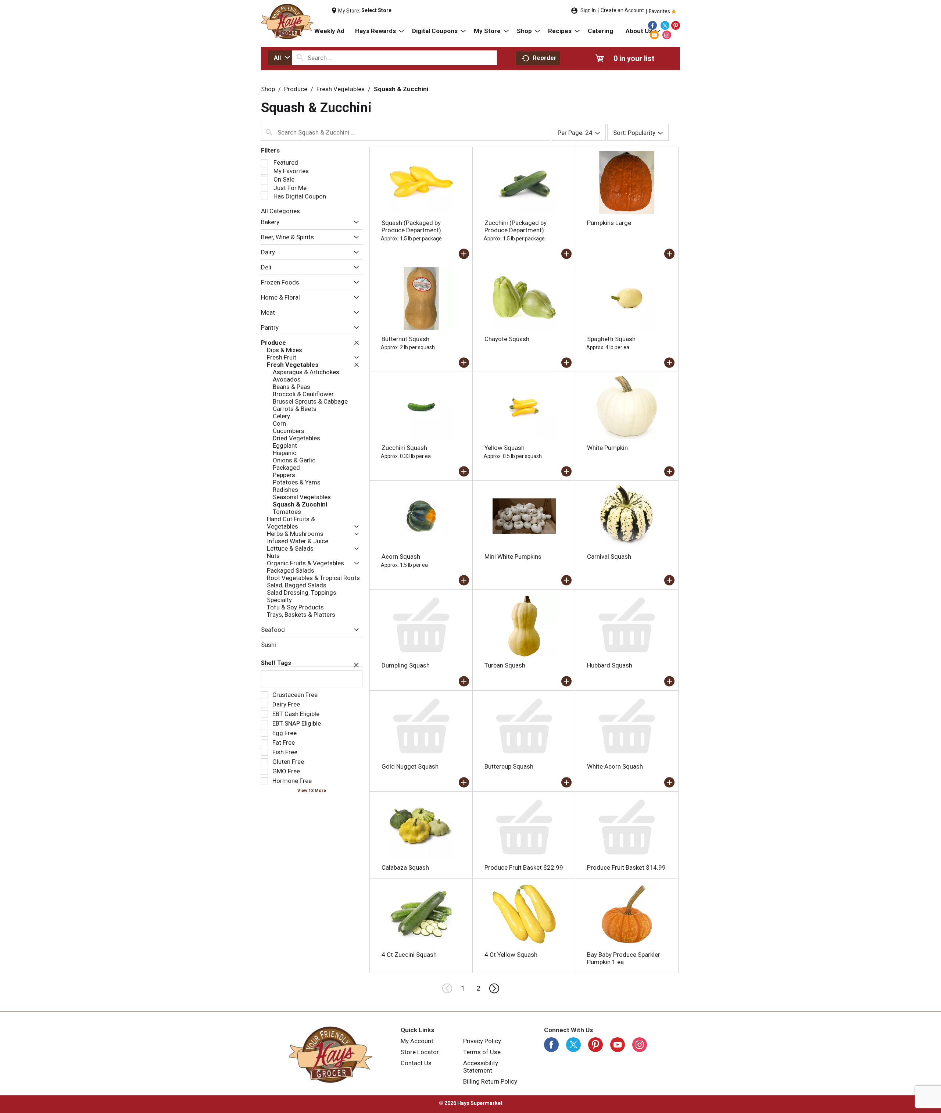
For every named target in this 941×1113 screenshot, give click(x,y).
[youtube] (654, 35)
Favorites (659, 11)
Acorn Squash (401, 556)
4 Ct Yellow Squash (510, 954)
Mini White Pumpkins (512, 556)
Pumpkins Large (609, 222)
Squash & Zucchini (401, 89)
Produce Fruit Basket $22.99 (523, 867)
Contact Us (416, 1063)
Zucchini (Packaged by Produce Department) (515, 226)
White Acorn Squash (615, 766)
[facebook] (652, 25)
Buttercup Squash (508, 766)
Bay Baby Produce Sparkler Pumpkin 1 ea (623, 958)
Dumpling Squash (406, 665)
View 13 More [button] (311, 790)
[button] (354, 222)
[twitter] (665, 25)
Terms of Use (482, 1052)
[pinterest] (675, 25)
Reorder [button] (545, 57)
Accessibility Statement (480, 1066)
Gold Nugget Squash (410, 766)
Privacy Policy (482, 1041)
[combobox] (280, 57)
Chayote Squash (506, 339)
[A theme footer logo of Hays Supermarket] (331, 1054)
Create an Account (622, 10)
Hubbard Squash (609, 665)
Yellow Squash (504, 447)
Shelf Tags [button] (276, 662)
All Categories (280, 211)
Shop (268, 89)
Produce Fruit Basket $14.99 (626, 867)
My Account (417, 1041)
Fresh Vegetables (340, 89)
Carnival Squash (609, 556)
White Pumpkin (607, 447)
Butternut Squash (405, 339)
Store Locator (420, 1052)
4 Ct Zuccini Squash (409, 954)
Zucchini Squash (404, 447)
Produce (295, 89)
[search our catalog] (300, 57)
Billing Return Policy (490, 1081)
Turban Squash (504, 665)
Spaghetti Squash (611, 339)
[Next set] (493, 988)
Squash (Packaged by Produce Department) (411, 226)
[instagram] (666, 35)
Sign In (588, 10)
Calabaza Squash (405, 867)
